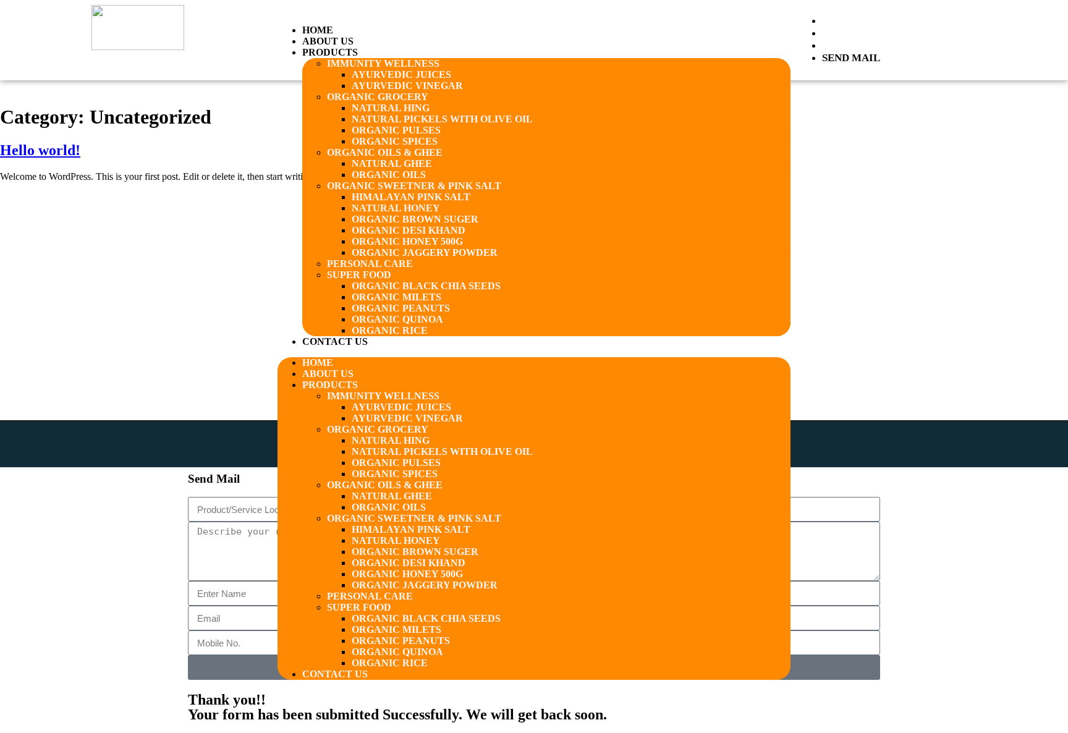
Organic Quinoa (397, 319)
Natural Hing (391, 108)
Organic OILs (389, 174)
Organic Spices (395, 141)
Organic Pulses (396, 130)
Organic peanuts (401, 308)
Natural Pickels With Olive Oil (442, 119)
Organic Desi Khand (408, 230)
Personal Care (370, 263)
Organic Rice (390, 330)
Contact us (335, 341)
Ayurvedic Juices (401, 74)
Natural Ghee (392, 163)
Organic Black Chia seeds (426, 286)
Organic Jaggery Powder (425, 252)
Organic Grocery (377, 96)
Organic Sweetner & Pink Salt (414, 185)
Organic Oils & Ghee (385, 152)
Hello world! (40, 150)
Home (317, 30)
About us (328, 41)
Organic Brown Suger (415, 219)
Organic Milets (396, 297)
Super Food (359, 274)
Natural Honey (396, 208)
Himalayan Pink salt (411, 197)
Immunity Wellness (383, 63)
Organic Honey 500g (407, 241)
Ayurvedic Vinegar (407, 85)
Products (330, 52)
